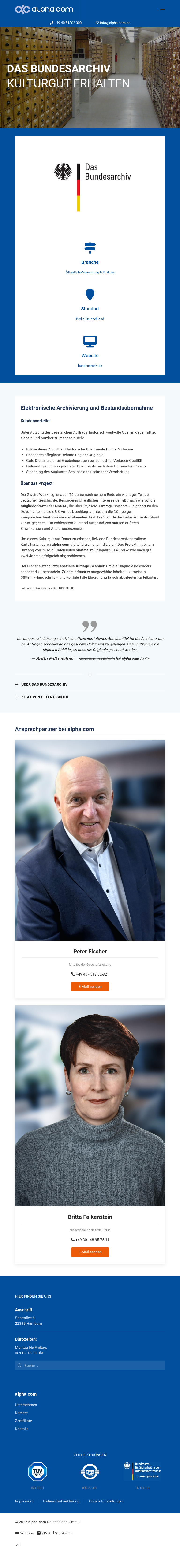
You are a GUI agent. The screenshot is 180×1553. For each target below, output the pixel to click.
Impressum (24, 1501)
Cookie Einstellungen (106, 1501)
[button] (162, 9)
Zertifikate (23, 1421)
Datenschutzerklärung (61, 1501)
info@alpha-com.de (115, 23)
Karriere (21, 1413)
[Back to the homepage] (47, 9)
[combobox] (90, 1365)
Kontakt (21, 1429)
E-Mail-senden (90, 1252)
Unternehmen (26, 1405)
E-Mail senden (90, 986)
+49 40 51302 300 (68, 23)
